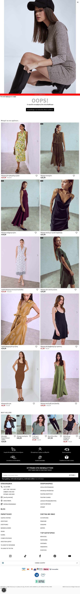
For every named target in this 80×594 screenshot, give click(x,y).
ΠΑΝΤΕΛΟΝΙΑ (43, 540)
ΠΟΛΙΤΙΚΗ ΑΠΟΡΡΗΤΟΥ (46, 494)
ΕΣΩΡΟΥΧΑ (43, 550)
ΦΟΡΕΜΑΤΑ (43, 543)
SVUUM (2, 531)
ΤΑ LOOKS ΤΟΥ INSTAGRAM (8, 545)
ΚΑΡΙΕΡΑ (42, 528)
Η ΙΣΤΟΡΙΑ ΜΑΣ (44, 518)
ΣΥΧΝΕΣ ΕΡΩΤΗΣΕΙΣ (6, 538)
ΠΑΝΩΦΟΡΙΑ (43, 547)
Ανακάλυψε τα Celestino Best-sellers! (40, 109)
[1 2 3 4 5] (40, 48)
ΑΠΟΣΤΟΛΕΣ (4, 521)
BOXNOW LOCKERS (6, 528)
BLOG (3, 509)
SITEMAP (42, 507)
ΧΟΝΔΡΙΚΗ (43, 524)
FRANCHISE (43, 521)
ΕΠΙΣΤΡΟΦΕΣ (4, 524)
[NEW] (59, 173)
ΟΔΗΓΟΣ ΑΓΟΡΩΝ (5, 518)
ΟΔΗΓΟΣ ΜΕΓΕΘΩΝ (45, 504)
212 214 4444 (7, 487)
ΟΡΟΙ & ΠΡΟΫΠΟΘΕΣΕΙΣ (47, 487)
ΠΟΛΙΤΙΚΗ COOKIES (45, 497)
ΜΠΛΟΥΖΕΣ (43, 536)
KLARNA (3, 535)
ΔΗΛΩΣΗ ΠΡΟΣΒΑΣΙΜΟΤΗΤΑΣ (48, 501)
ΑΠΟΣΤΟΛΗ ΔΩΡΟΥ (6, 541)
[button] (4, 590)
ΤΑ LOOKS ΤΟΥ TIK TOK (7, 548)
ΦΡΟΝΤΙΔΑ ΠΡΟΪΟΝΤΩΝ (46, 490)
